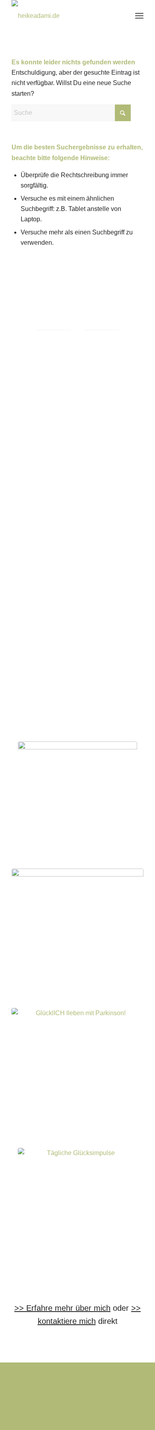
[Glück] (77, 1074)
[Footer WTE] (77, 801)
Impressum (29, 1398)
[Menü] (139, 15)
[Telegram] (77, 1207)
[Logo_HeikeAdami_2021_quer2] (64, 16)
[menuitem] (139, 15)
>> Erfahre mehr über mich (62, 1308)
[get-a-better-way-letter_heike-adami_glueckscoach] (77, 934)
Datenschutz (58, 1398)
